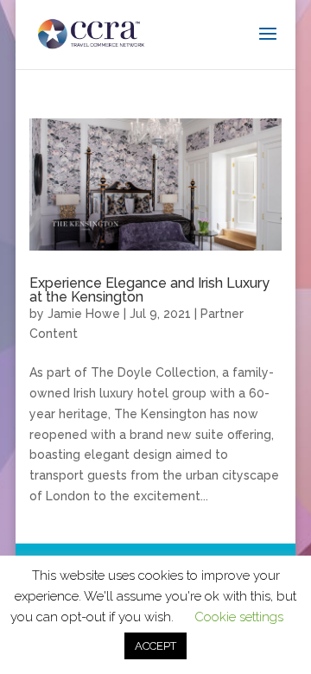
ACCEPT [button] (155, 645)
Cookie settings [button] (238, 617)
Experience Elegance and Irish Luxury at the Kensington (149, 290)
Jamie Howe (84, 314)
